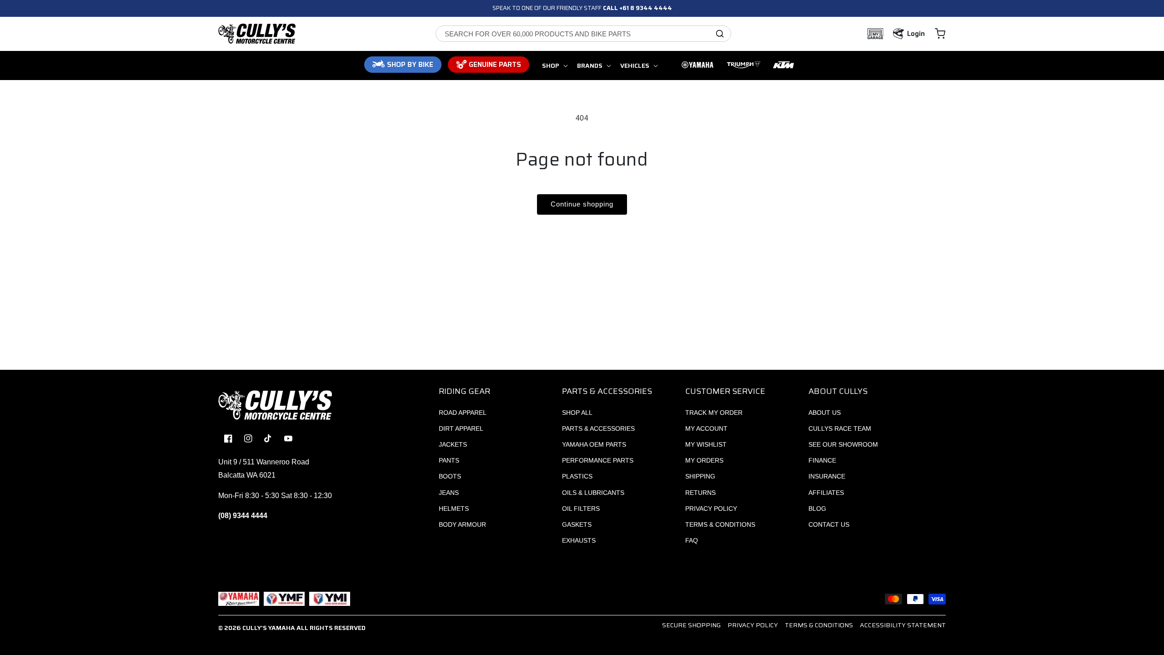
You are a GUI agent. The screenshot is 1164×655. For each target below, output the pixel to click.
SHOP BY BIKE (410, 64)
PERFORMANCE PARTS (597, 460)
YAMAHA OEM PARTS (594, 444)
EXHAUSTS (579, 540)
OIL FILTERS (581, 508)
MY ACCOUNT (706, 428)
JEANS (449, 492)
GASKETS (577, 524)
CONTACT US (828, 524)
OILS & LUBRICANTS (593, 492)
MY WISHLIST (706, 444)
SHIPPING (700, 476)
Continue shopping (582, 204)
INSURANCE (826, 476)
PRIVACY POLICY (711, 508)
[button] (940, 33)
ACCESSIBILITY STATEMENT (903, 625)
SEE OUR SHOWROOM (843, 444)
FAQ (691, 540)
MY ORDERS (704, 460)
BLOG (817, 508)
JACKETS (453, 444)
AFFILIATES (826, 492)
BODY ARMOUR (462, 524)
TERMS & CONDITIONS (720, 524)
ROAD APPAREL (463, 412)
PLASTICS (577, 476)
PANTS (449, 460)
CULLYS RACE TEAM (839, 428)
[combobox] (583, 33)
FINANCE (822, 460)
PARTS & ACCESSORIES (598, 428)
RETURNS (700, 492)
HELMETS (454, 508)
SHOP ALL (577, 412)
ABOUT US (824, 412)
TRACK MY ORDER (714, 412)
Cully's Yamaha (268, 628)
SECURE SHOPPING (691, 625)
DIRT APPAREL (461, 428)
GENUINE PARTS (495, 64)
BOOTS (450, 476)
